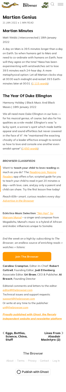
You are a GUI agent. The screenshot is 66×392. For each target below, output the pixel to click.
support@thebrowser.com (19, 298)
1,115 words (40, 83)
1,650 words (30, 148)
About (10, 360)
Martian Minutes (18, 30)
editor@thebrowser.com (17, 290)
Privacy (32, 360)
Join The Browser (27, 256)
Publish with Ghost (35, 372)
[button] (52, 4)
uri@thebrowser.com (15, 307)
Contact (44, 360)
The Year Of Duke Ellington (27, 95)
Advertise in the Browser (18, 200)
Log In (56, 360)
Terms (21, 360)
